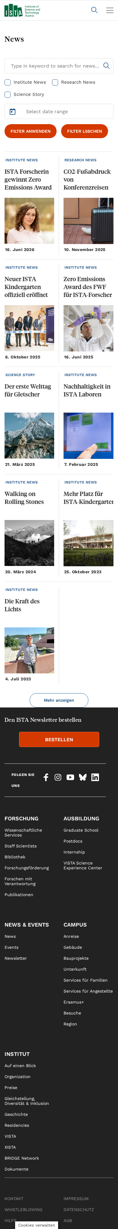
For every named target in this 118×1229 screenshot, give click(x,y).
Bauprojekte (76, 958)
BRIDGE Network (22, 1158)
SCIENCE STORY (20, 375)
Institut (17, 1054)
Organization (18, 1076)
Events (11, 947)
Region (70, 1023)
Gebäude (73, 947)
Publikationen (19, 894)
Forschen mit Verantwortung (20, 881)
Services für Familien (86, 980)
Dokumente (16, 1169)
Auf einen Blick (20, 1065)
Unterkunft (75, 969)
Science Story (29, 94)
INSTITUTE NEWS (21, 160)
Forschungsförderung (27, 867)
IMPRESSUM (76, 1198)
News (10, 936)
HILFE (11, 1220)
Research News (78, 82)
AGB (68, 1220)
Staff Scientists (21, 845)
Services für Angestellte (88, 991)
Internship (74, 852)
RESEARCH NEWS (80, 160)
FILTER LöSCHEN (84, 131)
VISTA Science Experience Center (83, 865)
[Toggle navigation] (110, 10)
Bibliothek (15, 856)
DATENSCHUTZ (79, 1209)
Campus (75, 924)
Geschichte (16, 1114)
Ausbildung (81, 818)
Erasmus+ (74, 1002)
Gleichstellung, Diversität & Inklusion (27, 1101)
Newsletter (16, 958)
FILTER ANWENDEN (31, 131)
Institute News (30, 82)
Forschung (21, 818)
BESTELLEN (59, 739)
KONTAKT (14, 1198)
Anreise (71, 936)
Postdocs (73, 841)
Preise (11, 1087)
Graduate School (81, 830)
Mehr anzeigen (59, 700)
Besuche (72, 1013)
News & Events (27, 924)
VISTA (10, 1136)
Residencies (17, 1125)
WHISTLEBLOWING (23, 1209)
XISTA (10, 1147)
